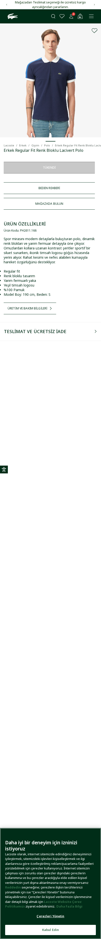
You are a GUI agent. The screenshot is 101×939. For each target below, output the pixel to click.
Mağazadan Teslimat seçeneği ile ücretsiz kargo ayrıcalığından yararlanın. (50, 4)
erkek (22, 145)
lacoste (9, 145)
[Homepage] (12, 16)
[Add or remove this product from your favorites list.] (95, 31)
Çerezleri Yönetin (50, 916)
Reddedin (13, 887)
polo (47, 145)
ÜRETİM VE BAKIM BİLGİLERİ (27, 308)
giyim (35, 145)
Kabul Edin (50, 930)
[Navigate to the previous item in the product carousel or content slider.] (6, 4)
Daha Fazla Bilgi (69, 906)
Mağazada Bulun (49, 204)
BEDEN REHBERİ (49, 188)
